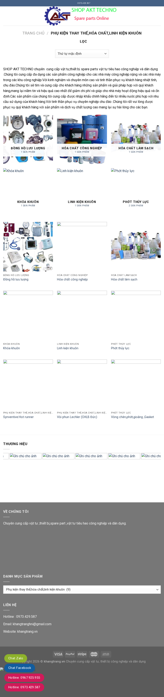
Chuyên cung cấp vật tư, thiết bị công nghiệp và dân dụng (106, 661)
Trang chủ (33, 33)
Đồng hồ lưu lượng (15, 279)
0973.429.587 (26, 617)
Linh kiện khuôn (67, 348)
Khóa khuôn (11, 348)
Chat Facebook (19, 668)
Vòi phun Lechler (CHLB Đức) (77, 417)
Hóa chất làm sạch (124, 279)
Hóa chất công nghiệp (72, 279)
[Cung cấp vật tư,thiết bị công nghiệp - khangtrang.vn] (82, 16)
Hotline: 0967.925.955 (24, 678)
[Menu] (5, 16)
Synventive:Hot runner (18, 417)
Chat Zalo (15, 658)
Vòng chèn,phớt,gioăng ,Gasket (132, 417)
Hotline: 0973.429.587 (24, 687)
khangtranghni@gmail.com (32, 624)
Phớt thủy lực (120, 348)
